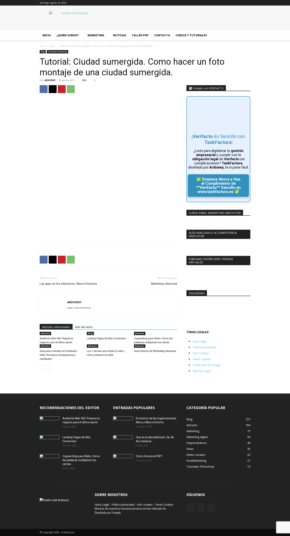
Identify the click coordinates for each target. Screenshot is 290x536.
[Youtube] (247, 3)
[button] (245, 35)
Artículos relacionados (56, 327)
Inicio (46, 35)
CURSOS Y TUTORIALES (191, 35)
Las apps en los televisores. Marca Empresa (68, 283)
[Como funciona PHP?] (123, 460)
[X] (241, 3)
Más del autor (84, 327)
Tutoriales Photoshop (57, 51)
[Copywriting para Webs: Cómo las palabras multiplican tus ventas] (49, 461)
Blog (52, 46)
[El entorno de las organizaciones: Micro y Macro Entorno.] (123, 423)
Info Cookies (201, 353)
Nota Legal (102, 504)
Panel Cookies (202, 359)
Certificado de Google (207, 365)
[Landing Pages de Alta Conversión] (49, 442)
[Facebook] (234, 3)
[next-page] (48, 366)
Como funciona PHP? (149, 456)
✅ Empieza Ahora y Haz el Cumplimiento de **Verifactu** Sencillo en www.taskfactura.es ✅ (218, 185)
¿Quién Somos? (67, 35)
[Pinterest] (62, 89)
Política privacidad (204, 347)
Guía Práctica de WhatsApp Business (155, 351)
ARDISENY (50, 80)
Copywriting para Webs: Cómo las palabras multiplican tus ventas (81, 460)
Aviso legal (199, 341)
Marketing (96, 35)
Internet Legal (201, 371)
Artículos (45, 333)
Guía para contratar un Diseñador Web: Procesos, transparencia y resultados (58, 355)
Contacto (162, 35)
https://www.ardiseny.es (79, 308)
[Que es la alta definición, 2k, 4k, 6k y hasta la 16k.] (123, 442)
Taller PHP (140, 35)
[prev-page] (42, 366)
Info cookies (145, 504)
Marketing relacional (164, 283)
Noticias (119, 35)
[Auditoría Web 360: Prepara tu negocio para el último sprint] (49, 423)
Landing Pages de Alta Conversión (106, 338)
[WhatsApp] (71, 89)
